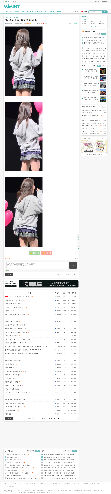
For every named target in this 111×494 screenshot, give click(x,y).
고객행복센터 (95, 483)
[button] (91, 1)
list (78, 242)
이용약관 (5, 483)
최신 (104, 65)
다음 (74, 274)
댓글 (78, 246)
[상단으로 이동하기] (76, 418)
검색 (105, 11)
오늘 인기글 (8, 12)
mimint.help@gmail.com (86, 490)
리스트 (59, 274)
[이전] (82, 154)
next (78, 244)
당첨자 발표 (85, 483)
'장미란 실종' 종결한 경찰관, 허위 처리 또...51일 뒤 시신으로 (91, 78)
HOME (78, 235)
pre (78, 240)
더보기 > (104, 138)
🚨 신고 (45, 23)
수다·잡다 (84, 21)
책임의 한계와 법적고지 (30, 483)
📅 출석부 (75, 12)
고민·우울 (101, 21)
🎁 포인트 (84, 12)
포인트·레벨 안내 (9, 486)
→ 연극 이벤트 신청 (10, 286)
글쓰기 (9, 274)
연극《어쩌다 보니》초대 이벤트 (94, 154)
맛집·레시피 (39, 12)
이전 (67, 274)
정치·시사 (93, 23)
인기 (94, 65)
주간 (33, 450)
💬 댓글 (39, 23)
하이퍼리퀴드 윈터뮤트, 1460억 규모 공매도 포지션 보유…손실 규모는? (91, 71)
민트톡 (84, 17)
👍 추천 (32, 23)
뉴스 (46, 12)
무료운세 (52, 12)
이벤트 (59, 12)
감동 (92, 21)
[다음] (106, 154)
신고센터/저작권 (44, 483)
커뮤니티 (17, 12)
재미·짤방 (101, 23)
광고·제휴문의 (66, 483)
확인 (73, 265)
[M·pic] (14, 1)
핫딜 (23, 12)
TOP (78, 238)
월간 (38, 450)
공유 (70, 23)
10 (54, 418)
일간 (28, 450)
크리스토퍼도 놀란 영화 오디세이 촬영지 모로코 (91, 91)
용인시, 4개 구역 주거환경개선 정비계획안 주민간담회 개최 (91, 85)
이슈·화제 (84, 23)
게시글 (98, 34)
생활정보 (30, 12)
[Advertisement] (88, 6)
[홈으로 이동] (11, 6)
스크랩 (75, 23)
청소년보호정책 (56, 483)
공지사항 (76, 483)
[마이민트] (7, 1)
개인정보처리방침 (16, 483)
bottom (78, 249)
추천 (99, 65)
